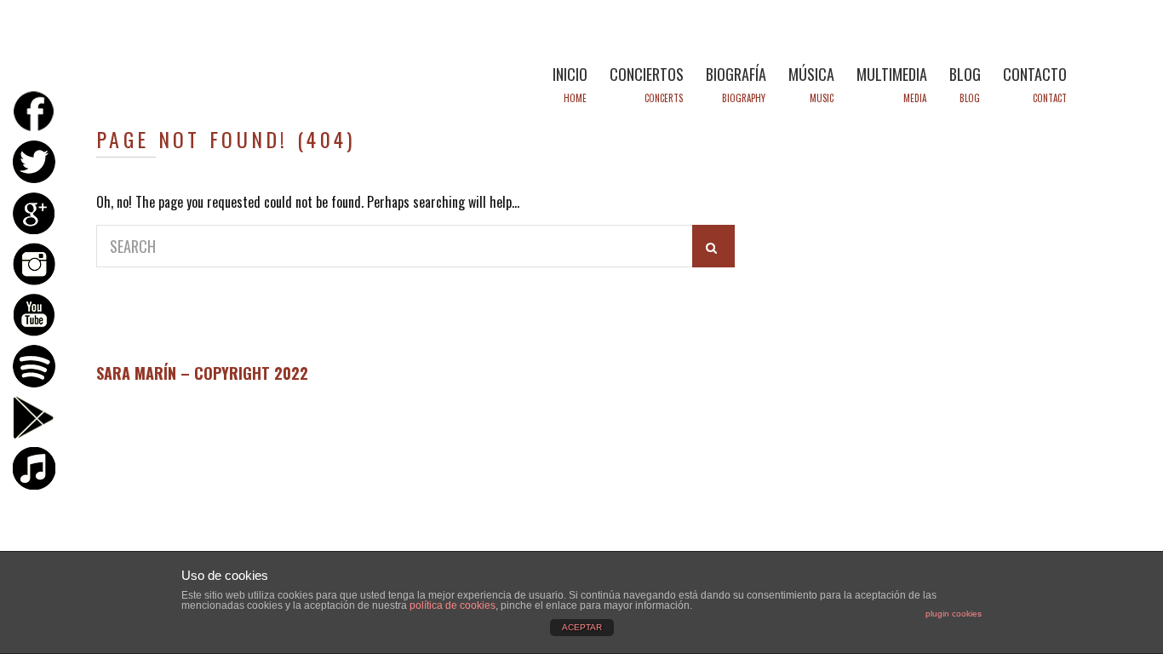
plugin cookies (953, 613)
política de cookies (453, 605)
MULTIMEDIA (891, 74)
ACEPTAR (582, 627)
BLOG (965, 74)
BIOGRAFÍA (736, 74)
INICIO (570, 74)
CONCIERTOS (647, 74)
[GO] (713, 246)
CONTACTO (1035, 74)
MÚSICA (811, 74)
